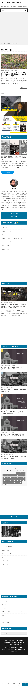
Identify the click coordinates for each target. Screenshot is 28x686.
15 (17, 477)
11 (4, 477)
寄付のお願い (4, 234)
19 (7, 480)
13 (10, 477)
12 (7, 477)
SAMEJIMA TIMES (18, 647)
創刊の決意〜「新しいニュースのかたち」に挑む (12, 238)
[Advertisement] (14, 28)
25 (4, 482)
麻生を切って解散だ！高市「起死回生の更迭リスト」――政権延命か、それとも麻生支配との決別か (13, 435)
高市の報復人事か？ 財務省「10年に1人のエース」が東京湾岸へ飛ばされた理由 (14, 368)
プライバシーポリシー (6, 604)
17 (23, 477)
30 (20, 482)
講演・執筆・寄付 (5, 6)
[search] (25, 10)
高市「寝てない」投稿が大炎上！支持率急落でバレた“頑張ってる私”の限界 (13, 412)
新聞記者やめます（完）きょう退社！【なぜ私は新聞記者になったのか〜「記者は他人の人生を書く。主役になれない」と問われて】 (13, 306)
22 (17, 480)
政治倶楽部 (19, 6)
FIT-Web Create (16, 649)
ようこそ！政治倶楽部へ (7, 242)
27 (10, 482)
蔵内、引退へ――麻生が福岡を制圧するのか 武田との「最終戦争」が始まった (13, 457)
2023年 (8, 43)
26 (7, 482)
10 (23, 475)
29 (17, 482)
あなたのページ (5, 557)
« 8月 (3, 484)
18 (4, 480)
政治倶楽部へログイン (6, 231)
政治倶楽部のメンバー (6, 550)
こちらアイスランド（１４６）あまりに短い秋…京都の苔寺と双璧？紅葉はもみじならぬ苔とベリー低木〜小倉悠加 (13, 74)
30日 (17, 43)
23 (20, 480)
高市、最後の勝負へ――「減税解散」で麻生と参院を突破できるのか (13, 390)
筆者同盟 (25, 6)
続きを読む (23, 87)
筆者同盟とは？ (5, 618)
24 (23, 480)
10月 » (6, 484)
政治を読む (21, 642)
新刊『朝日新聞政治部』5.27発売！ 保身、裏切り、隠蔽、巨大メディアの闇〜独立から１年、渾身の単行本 (13, 157)
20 (10, 480)
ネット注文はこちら (7, 172)
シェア (8, 685)
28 (14, 482)
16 (20, 477)
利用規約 (4, 615)
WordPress (14, 651)
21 (14, 480)
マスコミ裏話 (8, 644)
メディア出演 (13, 6)
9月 (13, 43)
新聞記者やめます (18, 644)
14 (14, 477)
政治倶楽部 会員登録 (6, 249)
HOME (3, 43)
